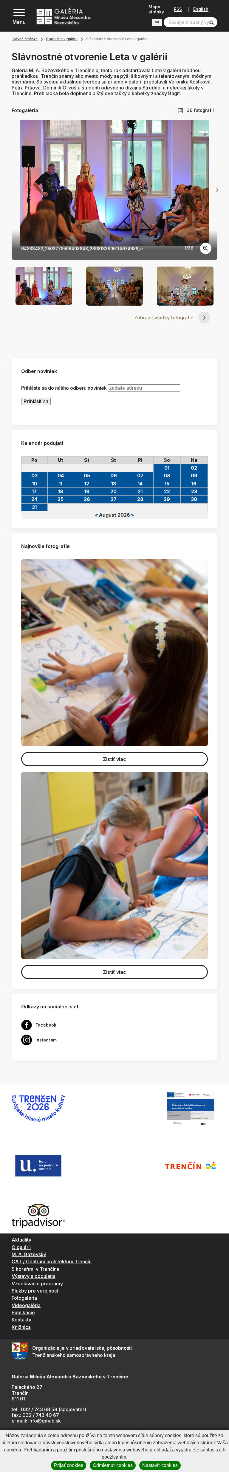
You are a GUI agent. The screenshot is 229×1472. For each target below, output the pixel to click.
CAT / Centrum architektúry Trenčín (52, 1261)
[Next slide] (217, 190)
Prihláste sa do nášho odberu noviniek (64, 388)
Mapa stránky (156, 9)
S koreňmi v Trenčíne (36, 1269)
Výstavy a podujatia (33, 1276)
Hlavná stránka (25, 39)
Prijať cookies (68, 1465)
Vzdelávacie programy (37, 1284)
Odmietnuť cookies (113, 1465)
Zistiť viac (114, 759)
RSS (178, 9)
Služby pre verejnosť (35, 1291)
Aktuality (21, 1240)
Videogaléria (26, 1305)
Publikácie (23, 1312)
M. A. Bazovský (29, 1254)
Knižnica (21, 1327)
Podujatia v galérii (62, 39)
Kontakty (21, 1320)
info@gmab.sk (44, 1421)
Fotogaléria (24, 1298)
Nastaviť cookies (160, 1465)
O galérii (21, 1247)
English (200, 9)
